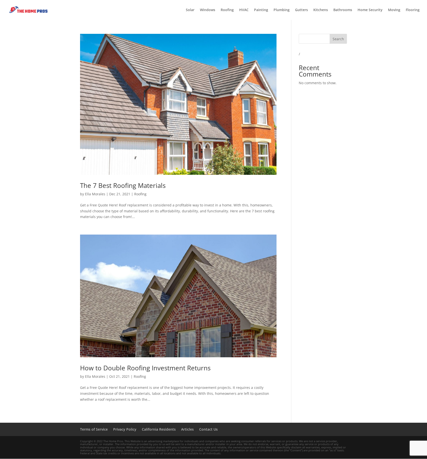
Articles (187, 429)
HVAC (244, 10)
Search (338, 39)
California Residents (159, 429)
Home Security (370, 10)
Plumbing (282, 10)
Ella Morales (95, 194)
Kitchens (320, 10)
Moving (394, 10)
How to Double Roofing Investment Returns (145, 367)
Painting (261, 10)
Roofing (227, 10)
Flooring (413, 10)
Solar (190, 10)
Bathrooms (342, 10)
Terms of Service (94, 429)
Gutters (301, 10)
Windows (207, 10)
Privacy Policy (124, 429)
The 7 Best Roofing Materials (123, 185)
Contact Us (208, 429)
